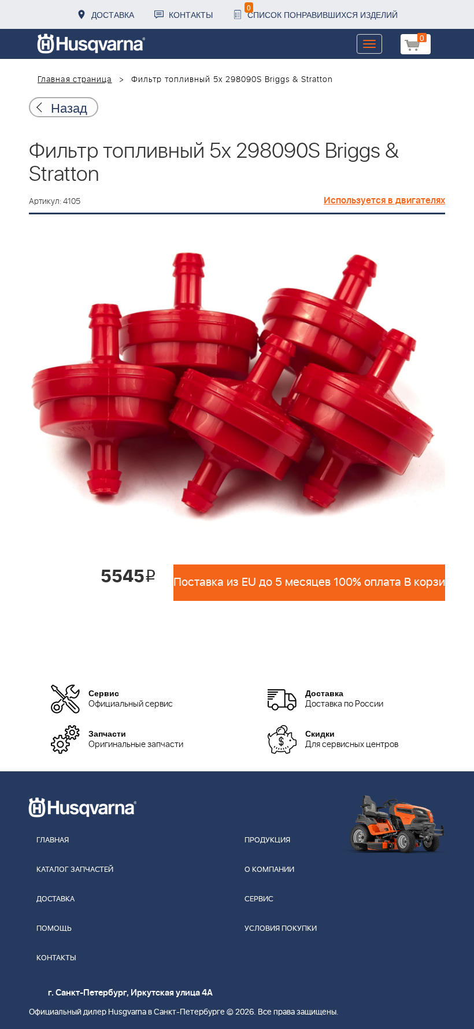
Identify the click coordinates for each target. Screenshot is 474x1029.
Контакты (191, 14)
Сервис (259, 899)
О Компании (269, 869)
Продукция (267, 840)
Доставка (112, 14)
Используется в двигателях (384, 200)
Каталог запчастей (74, 869)
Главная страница (75, 80)
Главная (52, 840)
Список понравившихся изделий (322, 11)
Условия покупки (281, 928)
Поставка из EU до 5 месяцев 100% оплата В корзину (309, 582)
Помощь (54, 928)
